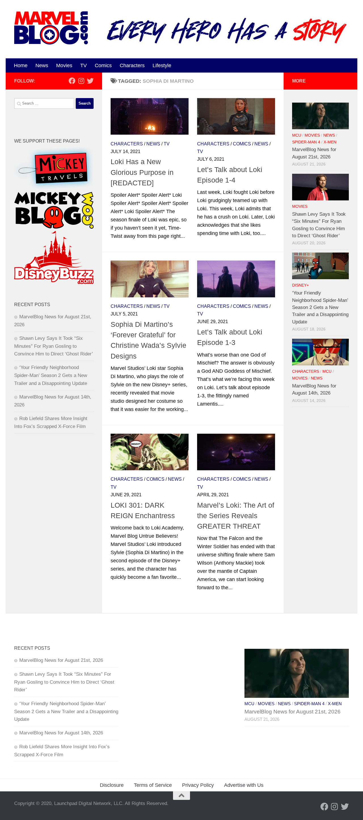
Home (21, 65)
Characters (132, 65)
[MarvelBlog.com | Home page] (51, 28)
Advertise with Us (243, 785)
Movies (64, 65)
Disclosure (112, 785)
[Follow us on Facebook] (72, 80)
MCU (296, 135)
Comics (103, 65)
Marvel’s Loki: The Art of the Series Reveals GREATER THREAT (235, 515)
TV (83, 65)
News (41, 65)
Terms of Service (153, 785)
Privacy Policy (198, 785)
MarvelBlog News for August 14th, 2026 (61, 733)
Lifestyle (162, 65)
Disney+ (300, 285)
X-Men (330, 142)
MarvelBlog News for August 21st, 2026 (61, 660)
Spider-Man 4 (306, 142)
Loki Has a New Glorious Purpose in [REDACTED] (142, 172)
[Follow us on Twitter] (90, 80)
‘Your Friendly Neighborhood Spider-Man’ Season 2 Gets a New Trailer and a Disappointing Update (50, 375)
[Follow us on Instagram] (81, 80)
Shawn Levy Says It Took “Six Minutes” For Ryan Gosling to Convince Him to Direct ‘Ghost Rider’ (53, 346)
